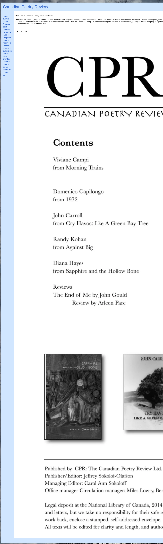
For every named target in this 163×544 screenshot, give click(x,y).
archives (6, 48)
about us (7, 69)
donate (6, 53)
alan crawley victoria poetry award (6, 61)
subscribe (7, 51)
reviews (6, 45)
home (5, 16)
